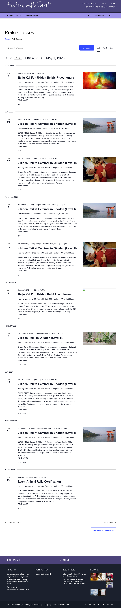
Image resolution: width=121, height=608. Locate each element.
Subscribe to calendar (102, 530)
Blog (109, 15)
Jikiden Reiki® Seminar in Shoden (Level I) (47, 124)
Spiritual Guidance (32, 15)
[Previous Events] (6, 57)
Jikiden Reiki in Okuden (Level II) (40, 338)
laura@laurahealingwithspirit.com (18, 589)
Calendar (93, 3)
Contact (104, 3)
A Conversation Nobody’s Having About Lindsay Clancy (74, 575)
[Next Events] (11, 57)
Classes (19, 15)
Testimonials (100, 15)
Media (113, 3)
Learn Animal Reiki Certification (39, 481)
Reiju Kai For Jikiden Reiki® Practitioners (46, 77)
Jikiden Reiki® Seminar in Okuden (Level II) (47, 163)
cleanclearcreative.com (60, 604)
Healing (10, 15)
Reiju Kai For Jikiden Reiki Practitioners (45, 294)
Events (84, 3)
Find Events (86, 48)
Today (18, 58)
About (90, 15)
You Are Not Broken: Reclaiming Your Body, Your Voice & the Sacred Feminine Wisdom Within (74, 581)
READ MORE (23, 100)
